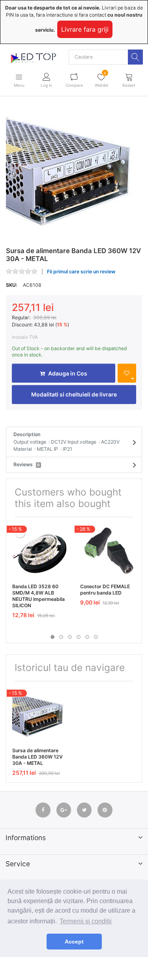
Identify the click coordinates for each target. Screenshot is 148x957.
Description (66, 441)
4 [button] (79, 637)
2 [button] (61, 637)
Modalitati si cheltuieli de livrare (74, 394)
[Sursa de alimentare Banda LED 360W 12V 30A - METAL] (74, 173)
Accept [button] (74, 941)
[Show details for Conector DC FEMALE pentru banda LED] (108, 551)
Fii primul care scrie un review (81, 272)
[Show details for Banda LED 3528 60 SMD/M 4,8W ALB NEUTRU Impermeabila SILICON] (40, 551)
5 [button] (87, 637)
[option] (74, 173)
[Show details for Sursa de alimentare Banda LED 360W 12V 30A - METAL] (40, 715)
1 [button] (52, 637)
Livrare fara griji (85, 29)
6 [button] (96, 637)
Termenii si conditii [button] (86, 921)
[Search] (135, 57)
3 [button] (70, 637)
